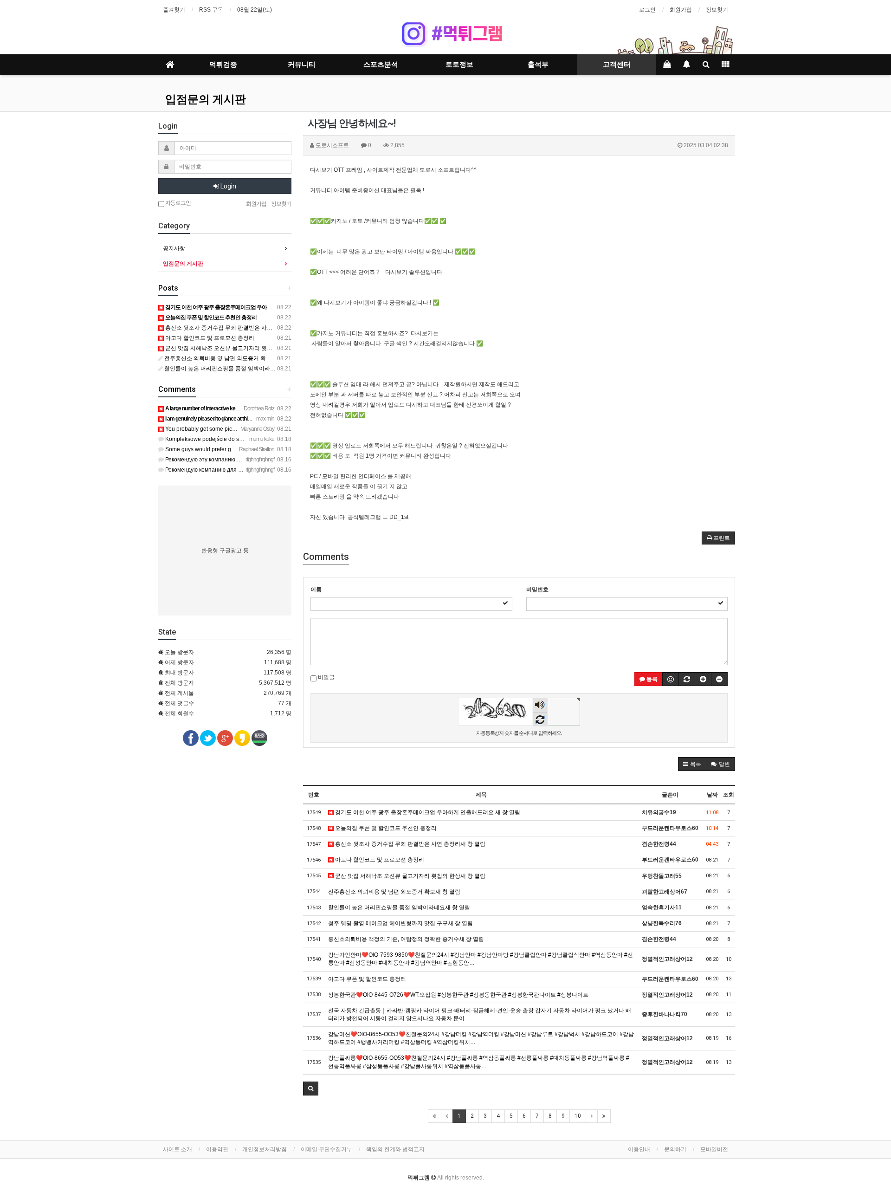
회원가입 (681, 9)
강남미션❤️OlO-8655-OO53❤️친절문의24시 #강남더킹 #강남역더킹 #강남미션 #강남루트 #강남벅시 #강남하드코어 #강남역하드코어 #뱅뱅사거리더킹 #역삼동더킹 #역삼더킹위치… (481, 1038)
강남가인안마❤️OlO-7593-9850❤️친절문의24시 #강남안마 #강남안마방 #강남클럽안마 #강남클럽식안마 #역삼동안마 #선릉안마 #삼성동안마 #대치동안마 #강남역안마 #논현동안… (480, 959)
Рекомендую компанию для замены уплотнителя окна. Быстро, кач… (255, 470)
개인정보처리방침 (264, 1149)
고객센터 (617, 64)
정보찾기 (717, 9)
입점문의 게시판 (205, 99)
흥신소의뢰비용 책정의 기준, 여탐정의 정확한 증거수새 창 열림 (406, 939)
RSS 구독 (211, 9)
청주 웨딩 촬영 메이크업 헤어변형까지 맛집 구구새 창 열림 (400, 923)
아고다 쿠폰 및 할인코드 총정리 (367, 979)
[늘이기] (703, 679)
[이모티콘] (670, 679)
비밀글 (325, 677)
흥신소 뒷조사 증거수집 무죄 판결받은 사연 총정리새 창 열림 (409, 844)
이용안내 (639, 1149)
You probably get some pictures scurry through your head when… (247, 429)
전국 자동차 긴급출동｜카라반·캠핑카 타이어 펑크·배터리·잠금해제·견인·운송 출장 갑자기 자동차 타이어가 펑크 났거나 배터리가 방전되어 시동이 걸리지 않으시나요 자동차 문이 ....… (479, 1014)
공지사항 (174, 248)
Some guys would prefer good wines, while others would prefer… (246, 449)
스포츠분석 (380, 64)
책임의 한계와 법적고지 (395, 1149)
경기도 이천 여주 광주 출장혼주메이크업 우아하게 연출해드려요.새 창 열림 (427, 812)
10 (578, 1116)
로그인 (647, 9)
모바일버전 (714, 1149)
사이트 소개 (177, 1149)
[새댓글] (686, 679)
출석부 (538, 64)
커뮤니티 (302, 64)
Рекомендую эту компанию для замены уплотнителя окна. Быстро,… (255, 459)
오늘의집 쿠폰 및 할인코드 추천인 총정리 (385, 828)
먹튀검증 (223, 64)
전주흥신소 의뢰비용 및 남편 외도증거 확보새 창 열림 (394, 891)
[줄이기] (719, 679)
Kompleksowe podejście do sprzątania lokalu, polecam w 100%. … (249, 439)
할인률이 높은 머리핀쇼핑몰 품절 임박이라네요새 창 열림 (399, 907)
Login (227, 186)
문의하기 (675, 1149)
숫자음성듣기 (540, 706)
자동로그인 (177, 203)
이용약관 (217, 1149)
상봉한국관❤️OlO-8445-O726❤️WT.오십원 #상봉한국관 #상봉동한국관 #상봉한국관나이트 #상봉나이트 (458, 995)
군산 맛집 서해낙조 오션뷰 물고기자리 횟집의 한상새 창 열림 (409, 876)
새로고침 (540, 719)
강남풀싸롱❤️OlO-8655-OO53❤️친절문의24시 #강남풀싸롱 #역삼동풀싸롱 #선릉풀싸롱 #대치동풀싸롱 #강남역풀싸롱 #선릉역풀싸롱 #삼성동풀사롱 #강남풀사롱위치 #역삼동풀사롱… (478, 1062)
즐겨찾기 (174, 9)
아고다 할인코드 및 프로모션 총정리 (379, 859)
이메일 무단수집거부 (326, 1149)
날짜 (712, 794)
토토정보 (459, 64)
